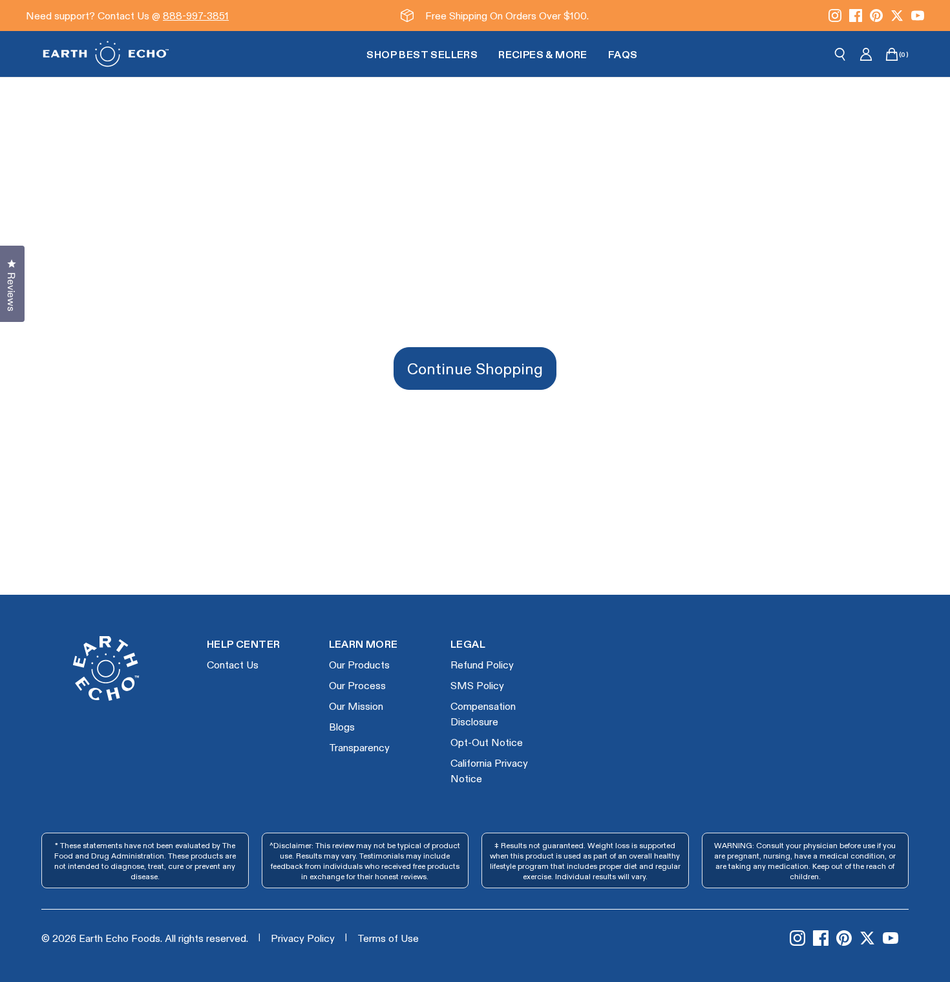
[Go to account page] (866, 54)
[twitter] (897, 15)
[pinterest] (876, 15)
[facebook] (855, 15)
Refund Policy (482, 664)
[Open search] (840, 54)
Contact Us (233, 664)
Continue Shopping (475, 368)
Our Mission (356, 705)
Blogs (342, 726)
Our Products (359, 664)
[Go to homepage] (106, 54)
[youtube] (917, 15)
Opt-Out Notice (486, 742)
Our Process (357, 685)
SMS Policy (477, 685)
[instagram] (835, 15)
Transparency (359, 747)
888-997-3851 (196, 15)
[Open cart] (891, 54)
